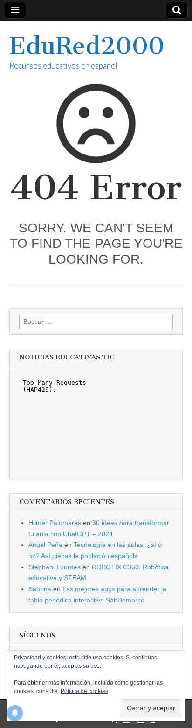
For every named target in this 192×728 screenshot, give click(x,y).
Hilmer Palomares (54, 522)
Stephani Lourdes (54, 567)
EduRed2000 (87, 46)
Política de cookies (84, 691)
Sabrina (39, 589)
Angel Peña (45, 544)
